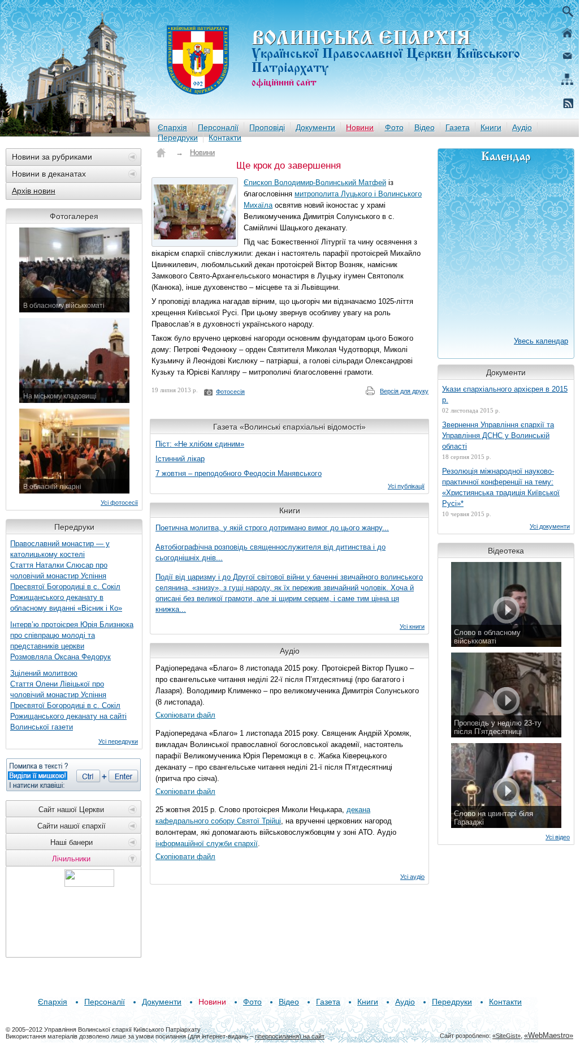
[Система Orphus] (73, 775)
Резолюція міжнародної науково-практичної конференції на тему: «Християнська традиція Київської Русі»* (501, 487)
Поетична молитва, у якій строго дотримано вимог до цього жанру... (272, 528)
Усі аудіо (412, 876)
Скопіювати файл (185, 715)
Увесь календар (541, 341)
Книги (491, 127)
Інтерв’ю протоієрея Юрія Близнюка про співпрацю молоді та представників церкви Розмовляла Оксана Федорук (71, 640)
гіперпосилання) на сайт (289, 1036)
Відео (424, 127)
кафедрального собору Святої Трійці (218, 821)
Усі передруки (118, 741)
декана (358, 809)
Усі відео (558, 837)
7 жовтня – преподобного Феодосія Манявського (238, 473)
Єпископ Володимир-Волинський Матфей (315, 182)
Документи (315, 127)
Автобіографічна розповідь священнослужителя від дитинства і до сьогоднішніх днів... (270, 552)
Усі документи (550, 526)
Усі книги (412, 626)
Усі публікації (406, 486)
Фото (394, 127)
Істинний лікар (180, 458)
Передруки (178, 137)
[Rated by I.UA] (89, 884)
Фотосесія (230, 391)
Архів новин (33, 190)
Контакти (225, 137)
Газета (457, 127)
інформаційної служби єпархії (206, 843)
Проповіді (267, 127)
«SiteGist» (506, 1035)
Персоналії (218, 127)
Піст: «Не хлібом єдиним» (199, 444)
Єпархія (172, 127)
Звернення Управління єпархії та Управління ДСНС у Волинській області (498, 435)
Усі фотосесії (119, 502)
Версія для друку (404, 391)
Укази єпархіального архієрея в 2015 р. (505, 394)
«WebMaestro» (548, 1035)
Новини (360, 127)
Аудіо (522, 127)
